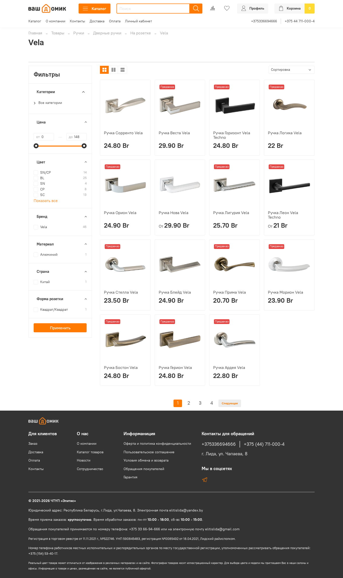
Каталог (99, 8)
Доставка (97, 21)
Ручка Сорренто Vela (123, 132)
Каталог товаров (90, 452)
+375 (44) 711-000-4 (264, 444)
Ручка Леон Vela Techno (283, 215)
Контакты (77, 21)
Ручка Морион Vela (285, 292)
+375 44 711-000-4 (300, 21)
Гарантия (130, 477)
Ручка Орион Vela (120, 212)
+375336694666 (264, 21)
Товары (57, 32)
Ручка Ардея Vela (229, 367)
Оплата (115, 21)
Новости (83, 460)
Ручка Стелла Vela (121, 292)
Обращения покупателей (144, 469)
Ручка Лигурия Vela (231, 212)
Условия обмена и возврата (146, 460)
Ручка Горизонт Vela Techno (231, 135)
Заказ (32, 443)
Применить (60, 327)
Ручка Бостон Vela (121, 367)
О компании (55, 21)
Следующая (230, 403)
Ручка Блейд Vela (175, 292)
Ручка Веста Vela (174, 132)
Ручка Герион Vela (175, 367)
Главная (35, 32)
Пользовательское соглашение (149, 452)
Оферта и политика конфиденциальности (157, 443)
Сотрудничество (90, 469)
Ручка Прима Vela (229, 292)
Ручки (78, 32)
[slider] (36, 146)
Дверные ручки (107, 32)
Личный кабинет (138, 21)
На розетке (140, 32)
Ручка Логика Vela (285, 132)
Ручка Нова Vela (173, 212)
